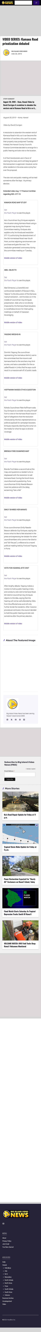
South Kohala (9, 1289)
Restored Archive (8, 1298)
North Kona (8, 1283)
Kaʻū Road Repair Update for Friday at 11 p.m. (20, 816)
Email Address (9, 771)
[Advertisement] (20, 21)
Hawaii (4, 1265)
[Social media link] (7, 720)
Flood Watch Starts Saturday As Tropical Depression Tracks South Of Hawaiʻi (19, 913)
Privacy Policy (6, 1241)
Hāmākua (8, 1268)
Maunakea (8, 1277)
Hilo (6, 1271)
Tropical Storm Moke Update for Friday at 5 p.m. (20, 848)
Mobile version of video (13, 258)
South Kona (8, 1292)
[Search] (36, 2)
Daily (3, 1262)
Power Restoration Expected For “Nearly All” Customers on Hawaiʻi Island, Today (19, 880)
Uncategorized (7, 1301)
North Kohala (9, 1280)
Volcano (7, 1295)
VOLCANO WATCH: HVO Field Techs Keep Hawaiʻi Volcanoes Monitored (20, 945)
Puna (6, 1286)
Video (4, 1304)
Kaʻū (6, 1274)
